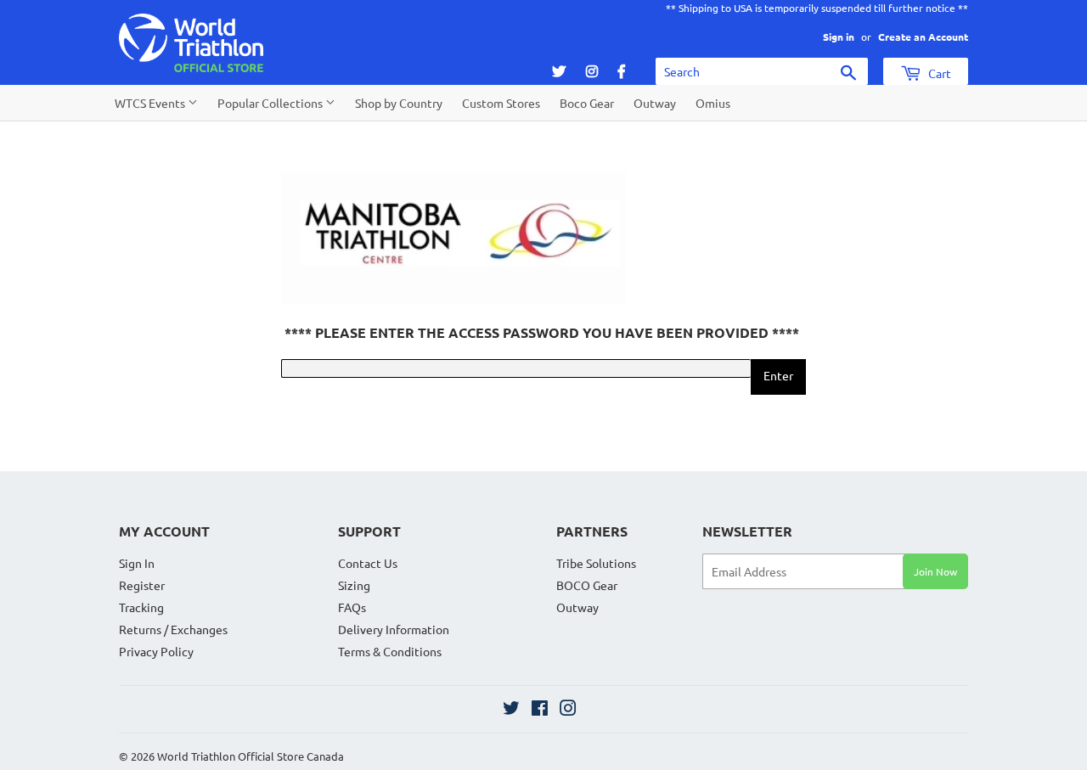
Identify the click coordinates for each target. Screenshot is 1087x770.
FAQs (352, 607)
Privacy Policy (156, 651)
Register (142, 585)
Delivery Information (393, 629)
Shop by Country (398, 102)
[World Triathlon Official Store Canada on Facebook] (540, 709)
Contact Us (367, 562)
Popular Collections (271, 102)
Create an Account (923, 36)
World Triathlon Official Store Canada (250, 756)
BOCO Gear (586, 585)
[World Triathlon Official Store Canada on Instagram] (568, 709)
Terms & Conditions (390, 651)
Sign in (838, 36)
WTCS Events (151, 102)
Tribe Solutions (596, 562)
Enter (778, 375)
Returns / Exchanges (173, 629)
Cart (938, 73)
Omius (713, 102)
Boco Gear (587, 102)
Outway (655, 102)
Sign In (137, 562)
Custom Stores (501, 102)
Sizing (354, 585)
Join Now (935, 571)
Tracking (141, 607)
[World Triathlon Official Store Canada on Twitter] (511, 709)
